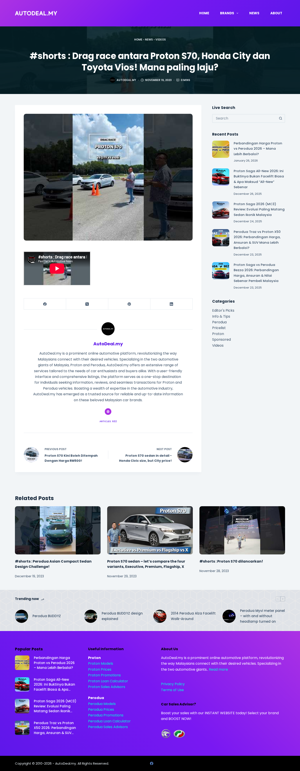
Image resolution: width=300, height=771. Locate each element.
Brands (227, 13)
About (276, 13)
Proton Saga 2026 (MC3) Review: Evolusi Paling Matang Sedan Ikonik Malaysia (259, 209)
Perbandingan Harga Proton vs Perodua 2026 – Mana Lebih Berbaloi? (258, 148)
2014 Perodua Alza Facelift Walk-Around (193, 616)
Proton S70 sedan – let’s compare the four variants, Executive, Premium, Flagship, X (146, 564)
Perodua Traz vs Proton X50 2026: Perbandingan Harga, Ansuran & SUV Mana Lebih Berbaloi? (55, 728)
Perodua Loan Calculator (109, 721)
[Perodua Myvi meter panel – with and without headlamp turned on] (229, 616)
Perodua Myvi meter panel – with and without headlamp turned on (262, 616)
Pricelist (219, 327)
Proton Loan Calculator (108, 681)
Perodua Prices (101, 709)
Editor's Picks (223, 310)
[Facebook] (45, 304)
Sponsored (221, 339)
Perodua (219, 322)
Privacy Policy (173, 683)
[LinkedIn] (171, 304)
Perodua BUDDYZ (47, 616)
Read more (218, 669)
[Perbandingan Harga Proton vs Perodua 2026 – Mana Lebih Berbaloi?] (220, 149)
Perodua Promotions (105, 715)
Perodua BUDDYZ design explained (122, 616)
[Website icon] (108, 411)
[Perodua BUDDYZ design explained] (90, 616)
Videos (160, 39)
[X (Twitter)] (87, 304)
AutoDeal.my (65, 763)
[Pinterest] (129, 304)
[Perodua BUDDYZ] (21, 616)
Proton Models (100, 663)
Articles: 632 (108, 421)
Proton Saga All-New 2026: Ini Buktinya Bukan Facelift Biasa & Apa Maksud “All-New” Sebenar (54, 684)
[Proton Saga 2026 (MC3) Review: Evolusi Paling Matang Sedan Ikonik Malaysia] (220, 210)
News (254, 13)
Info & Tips (221, 316)
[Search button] (281, 118)
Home (204, 13)
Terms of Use (172, 689)
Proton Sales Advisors (106, 686)
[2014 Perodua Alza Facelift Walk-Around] (159, 616)
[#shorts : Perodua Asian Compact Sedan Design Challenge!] (58, 530)
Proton (218, 333)
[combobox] (245, 118)
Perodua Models (102, 703)
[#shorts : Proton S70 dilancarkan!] (242, 530)
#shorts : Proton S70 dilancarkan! (231, 561)
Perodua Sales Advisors (108, 726)
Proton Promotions (104, 675)
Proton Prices (99, 669)
